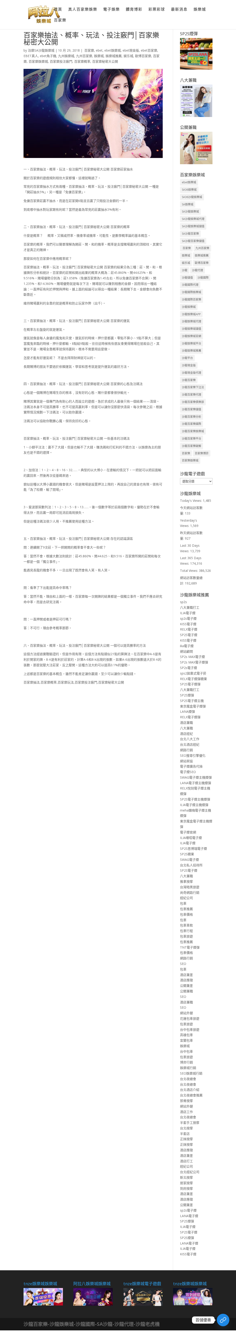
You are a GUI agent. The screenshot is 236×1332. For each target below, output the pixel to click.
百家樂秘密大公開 (105, 61)
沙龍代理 (197, 270)
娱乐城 (128, 56)
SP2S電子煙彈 (190, 684)
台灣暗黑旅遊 (189, 887)
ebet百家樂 (149, 50)
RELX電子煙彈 (190, 717)
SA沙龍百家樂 (190, 234)
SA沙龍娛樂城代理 (193, 219)
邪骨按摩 (186, 1100)
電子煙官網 (188, 832)
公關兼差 (186, 985)
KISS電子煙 (188, 624)
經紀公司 (186, 898)
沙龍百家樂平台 (191, 439)
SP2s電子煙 (188, 668)
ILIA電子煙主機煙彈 (194, 805)
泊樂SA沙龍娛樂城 (41, 50)
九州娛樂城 (66, 56)
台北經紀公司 (189, 1172)
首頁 (58, 10)
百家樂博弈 (202, 453)
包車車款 (186, 925)
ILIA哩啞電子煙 (191, 837)
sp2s (183, 602)
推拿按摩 (186, 881)
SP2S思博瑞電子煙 (193, 848)
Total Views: (189, 570)
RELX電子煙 (188, 629)
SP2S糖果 (187, 854)
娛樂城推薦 (114, 56)
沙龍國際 (203, 278)
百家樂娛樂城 (38, 61)
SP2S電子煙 (188, 635)
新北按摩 (186, 1177)
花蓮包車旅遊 (189, 1018)
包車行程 (186, 931)
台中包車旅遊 (189, 1029)
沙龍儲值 (187, 278)
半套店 (185, 1133)
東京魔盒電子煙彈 (193, 706)
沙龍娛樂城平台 (191, 343)
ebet (99, 50)
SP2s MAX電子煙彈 (194, 662)
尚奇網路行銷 (189, 892)
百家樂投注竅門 (61, 61)
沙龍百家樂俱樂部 (193, 402)
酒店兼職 (186, 722)
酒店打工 (186, 1161)
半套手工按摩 (189, 1122)
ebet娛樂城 (112, 50)
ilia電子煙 (187, 646)
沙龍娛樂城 (189, 307)
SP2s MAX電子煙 (192, 656)
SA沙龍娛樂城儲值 (193, 226)
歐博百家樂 (143, 56)
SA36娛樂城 (189, 190)
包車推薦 (186, 909)
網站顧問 (186, 651)
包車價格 (186, 914)
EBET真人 (31, 56)
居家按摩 (186, 1183)
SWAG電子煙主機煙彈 (196, 777)
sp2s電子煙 (188, 618)
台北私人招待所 (191, 865)
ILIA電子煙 (187, 613)
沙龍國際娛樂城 (191, 292)
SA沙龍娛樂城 (190, 211)
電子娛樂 (111, 10)
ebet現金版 (131, 50)
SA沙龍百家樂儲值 (193, 241)
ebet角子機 (48, 56)
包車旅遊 (186, 936)
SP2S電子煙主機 (192, 700)
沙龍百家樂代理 (191, 395)
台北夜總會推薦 (191, 1095)
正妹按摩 (186, 1139)
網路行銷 (186, 750)
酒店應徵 (186, 980)
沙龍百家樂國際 (191, 424)
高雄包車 (186, 1035)
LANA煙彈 (187, 711)
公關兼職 (186, 991)
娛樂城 (200, 10)
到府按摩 (186, 1188)
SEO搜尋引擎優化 (193, 755)
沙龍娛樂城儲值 (191, 329)
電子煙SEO (188, 772)
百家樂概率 (82, 61)
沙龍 (184, 270)
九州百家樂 (84, 56)
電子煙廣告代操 (191, 766)
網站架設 (186, 761)
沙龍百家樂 (189, 380)
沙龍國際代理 (190, 285)
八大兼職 (186, 728)
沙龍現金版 (189, 365)
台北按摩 (186, 1128)
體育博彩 (134, 10)
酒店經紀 (186, 733)
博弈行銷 (186, 1062)
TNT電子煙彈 (190, 947)
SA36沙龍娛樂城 (192, 197)
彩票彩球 (156, 10)
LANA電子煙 (189, 1216)
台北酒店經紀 (189, 744)
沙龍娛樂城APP (191, 314)
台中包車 (186, 1051)
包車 (183, 903)
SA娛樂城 (187, 204)
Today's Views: (191, 500)
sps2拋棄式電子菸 (193, 673)
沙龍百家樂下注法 (193, 387)
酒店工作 (186, 1112)
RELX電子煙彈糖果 (193, 679)
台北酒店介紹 (189, 1089)
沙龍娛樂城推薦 (191, 351)
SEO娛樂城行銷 (191, 1073)
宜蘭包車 (186, 1040)
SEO (183, 963)
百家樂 (60, 20)
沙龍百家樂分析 (191, 417)
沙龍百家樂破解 (191, 446)
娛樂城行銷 (188, 1068)
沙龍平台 (187, 358)
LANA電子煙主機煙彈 (195, 783)
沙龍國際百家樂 (191, 299)
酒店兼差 (186, 975)
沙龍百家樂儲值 (191, 409)
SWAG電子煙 (189, 859)
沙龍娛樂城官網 (191, 336)
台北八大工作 (189, 739)
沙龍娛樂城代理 (191, 321)
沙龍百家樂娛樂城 (193, 431)
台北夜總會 (188, 1079)
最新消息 (179, 10)
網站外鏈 (186, 1013)
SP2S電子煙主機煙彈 (195, 799)
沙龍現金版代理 (191, 373)
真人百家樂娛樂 (82, 10)
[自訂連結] (223, 1320)
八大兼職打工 (189, 607)
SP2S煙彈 (187, 695)
